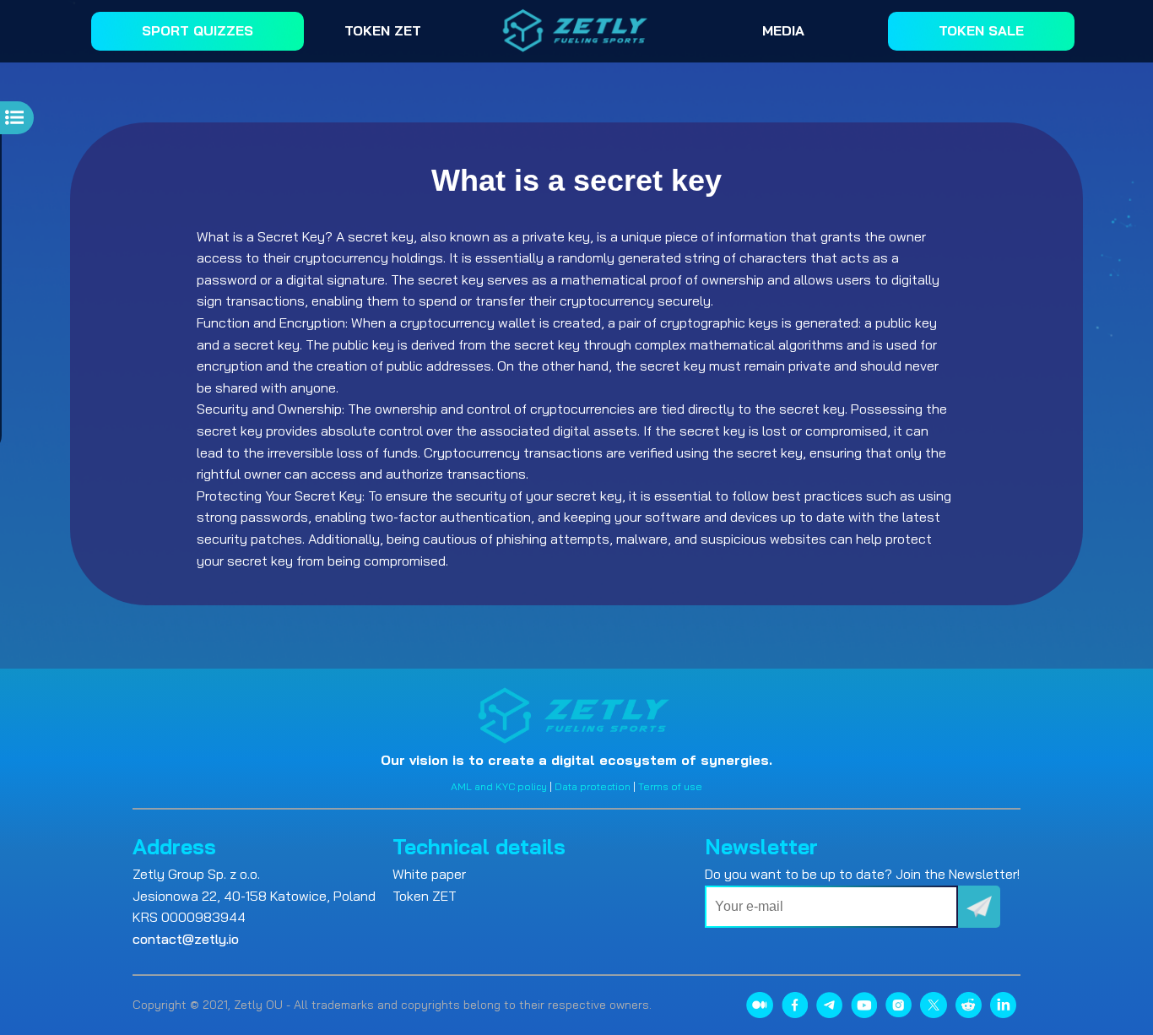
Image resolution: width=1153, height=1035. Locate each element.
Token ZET (424, 895)
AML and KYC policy (499, 786)
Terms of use (670, 786)
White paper (429, 873)
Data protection (593, 786)
